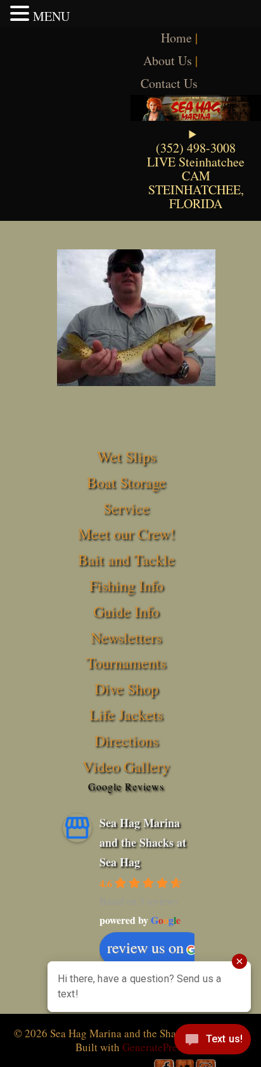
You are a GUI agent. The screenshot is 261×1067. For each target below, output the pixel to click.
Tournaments (126, 662)
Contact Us (169, 83)
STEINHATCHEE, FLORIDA (196, 196)
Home (176, 37)
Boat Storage (126, 482)
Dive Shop (126, 688)
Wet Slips (126, 456)
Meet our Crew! (126, 533)
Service (126, 508)
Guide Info (126, 611)
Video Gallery (126, 766)
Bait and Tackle (126, 559)
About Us (167, 60)
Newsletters (126, 637)
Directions (126, 740)
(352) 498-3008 (196, 147)
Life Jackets (126, 714)
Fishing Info (126, 585)
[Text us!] (212, 1041)
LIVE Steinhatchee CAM (196, 168)
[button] (21, 13)
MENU (51, 16)
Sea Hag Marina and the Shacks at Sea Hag (142, 842)
